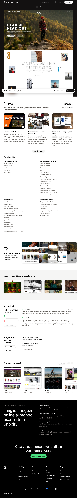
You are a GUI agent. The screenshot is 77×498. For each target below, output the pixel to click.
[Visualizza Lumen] (58, 252)
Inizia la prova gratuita (38, 456)
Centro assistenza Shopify (51, 471)
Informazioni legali (65, 476)
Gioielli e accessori (23, 476)
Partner (62, 474)
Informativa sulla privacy (22, 489)
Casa (19, 479)
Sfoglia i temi (45, 2)
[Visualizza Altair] (39, 252)
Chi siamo (63, 471)
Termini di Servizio (9, 489)
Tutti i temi (8, 350)
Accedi (61, 2)
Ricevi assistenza (9, 347)
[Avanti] (72, 276)
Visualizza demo (59, 91)
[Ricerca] (56, 2)
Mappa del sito (8, 493)
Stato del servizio (65, 479)
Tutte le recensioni (10, 325)
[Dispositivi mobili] (40, 7)
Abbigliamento (22, 471)
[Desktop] (37, 7)
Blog (47, 481)
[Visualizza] (12, 287)
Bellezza (20, 474)
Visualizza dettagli (27, 339)
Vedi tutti (62, 363)
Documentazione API (51, 475)
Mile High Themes (68, 107)
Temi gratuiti (35, 474)
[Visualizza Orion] (49, 252)
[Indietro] (68, 276)
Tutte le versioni (37, 339)
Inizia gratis (69, 2)
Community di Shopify (52, 478)
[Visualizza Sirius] (30, 252)
